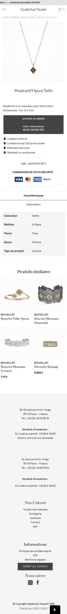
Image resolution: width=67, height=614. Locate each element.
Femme (36, 242)
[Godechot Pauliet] (33, 9)
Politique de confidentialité (35, 551)
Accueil (6, 17)
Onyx (35, 233)
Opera (35, 216)
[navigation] (55, 609)
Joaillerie (35, 518)
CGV (35, 555)
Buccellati (15, 17)
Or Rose (36, 224)
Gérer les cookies (35, 566)
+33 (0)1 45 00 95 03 (38, 418)
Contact (35, 522)
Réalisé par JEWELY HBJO (33, 608)
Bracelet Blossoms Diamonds (46, 320)
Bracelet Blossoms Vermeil (13, 369)
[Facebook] (37, 583)
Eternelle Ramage (46, 367)
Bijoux (23, 17)
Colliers (31, 17)
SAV (35, 526)
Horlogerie (35, 514)
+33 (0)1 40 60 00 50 (38, 468)
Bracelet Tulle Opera (15, 318)
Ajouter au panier (33, 119)
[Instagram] (30, 583)
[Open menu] (4, 9)
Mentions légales (35, 560)
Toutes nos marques (35, 509)
